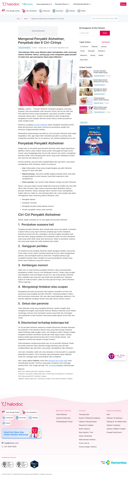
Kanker (101, 55)
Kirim (105, 33)
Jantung (103, 46)
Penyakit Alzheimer (24, 47)
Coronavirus (84, 46)
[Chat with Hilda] (116, 356)
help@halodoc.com (10, 443)
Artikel (25, 18)
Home (18, 18)
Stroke (82, 51)
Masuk (123, 4)
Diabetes (95, 46)
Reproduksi (84, 60)
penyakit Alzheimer (40, 125)
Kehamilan (91, 51)
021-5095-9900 (9, 447)
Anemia (92, 55)
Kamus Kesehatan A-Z (44, 4)
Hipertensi (83, 55)
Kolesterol (101, 51)
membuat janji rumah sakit (57, 361)
